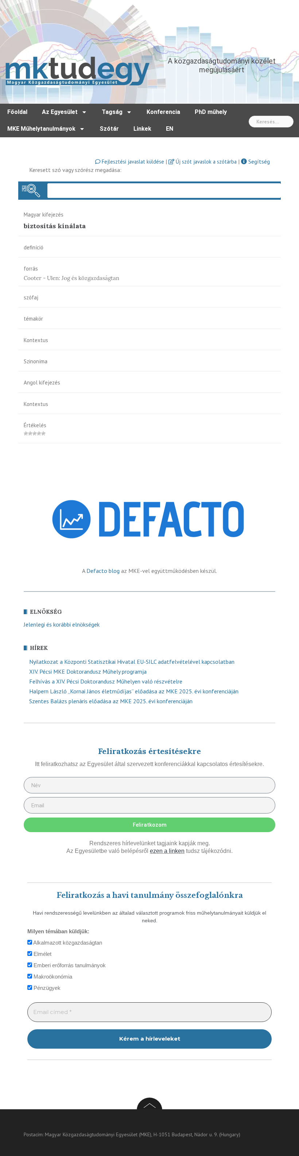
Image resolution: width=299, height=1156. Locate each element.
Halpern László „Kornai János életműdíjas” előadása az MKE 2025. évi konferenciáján (133, 691)
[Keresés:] (271, 121)
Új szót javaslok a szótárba (205, 161)
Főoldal (17, 111)
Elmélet (41, 954)
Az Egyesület (60, 111)
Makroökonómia (52, 976)
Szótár (109, 128)
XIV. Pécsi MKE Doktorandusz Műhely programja (88, 671)
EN (169, 128)
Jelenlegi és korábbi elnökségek (62, 624)
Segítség (258, 161)
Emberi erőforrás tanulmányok (69, 965)
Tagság (112, 111)
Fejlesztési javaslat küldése (132, 161)
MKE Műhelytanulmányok (41, 128)
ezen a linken (167, 851)
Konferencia (163, 111)
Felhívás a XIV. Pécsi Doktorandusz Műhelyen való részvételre (105, 681)
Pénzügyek (46, 988)
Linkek (142, 128)
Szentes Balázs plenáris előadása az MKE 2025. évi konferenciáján (111, 701)
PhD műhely (211, 111)
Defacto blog (103, 570)
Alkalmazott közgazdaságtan (67, 942)
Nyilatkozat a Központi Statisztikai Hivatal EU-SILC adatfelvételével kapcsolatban (131, 661)
